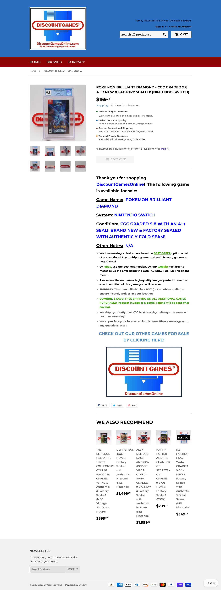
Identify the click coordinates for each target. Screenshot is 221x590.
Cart (183, 34)
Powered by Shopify (76, 585)
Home (35, 62)
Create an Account (180, 26)
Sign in (159, 26)
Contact (76, 62)
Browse (54, 62)
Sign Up (72, 569)
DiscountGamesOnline (50, 585)
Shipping (102, 105)
